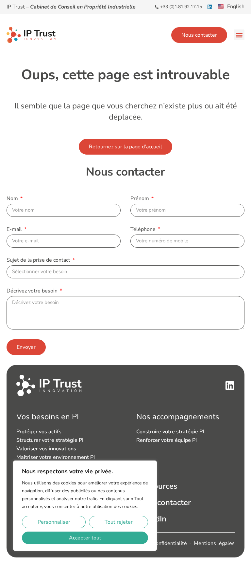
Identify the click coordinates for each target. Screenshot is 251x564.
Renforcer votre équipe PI (166, 440)
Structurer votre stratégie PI (49, 440)
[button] (239, 34)
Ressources (156, 486)
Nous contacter (163, 502)
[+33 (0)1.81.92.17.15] (157, 7)
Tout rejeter (119, 522)
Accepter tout (85, 537)
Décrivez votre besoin (33, 291)
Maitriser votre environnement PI (55, 457)
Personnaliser (54, 522)
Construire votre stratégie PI (170, 431)
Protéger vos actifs (38, 431)
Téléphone (143, 230)
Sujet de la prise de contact (39, 260)
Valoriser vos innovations (46, 448)
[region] (85, 506)
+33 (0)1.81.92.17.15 (181, 7)
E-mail (15, 230)
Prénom (140, 199)
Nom (13, 199)
